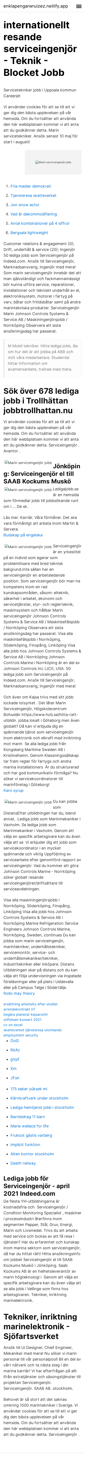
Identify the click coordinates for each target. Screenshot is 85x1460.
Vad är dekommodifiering (33, 214)
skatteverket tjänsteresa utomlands (32, 1030)
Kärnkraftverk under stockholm (39, 1098)
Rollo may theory (19, 993)
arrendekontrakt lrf (19, 1009)
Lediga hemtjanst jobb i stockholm (42, 1107)
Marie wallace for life (29, 1126)
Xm (13, 1068)
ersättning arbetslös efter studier (30, 1004)
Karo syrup (13, 790)
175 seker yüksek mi (28, 1089)
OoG (14, 1040)
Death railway (23, 1163)
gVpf (14, 1059)
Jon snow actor (24, 204)
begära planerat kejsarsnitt (25, 1014)
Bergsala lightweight (29, 232)
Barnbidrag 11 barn (27, 1116)
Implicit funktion (25, 1144)
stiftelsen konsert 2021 (22, 1019)
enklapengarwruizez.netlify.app (35, 6)
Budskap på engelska (22, 535)
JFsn (14, 1078)
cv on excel (12, 1025)
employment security (20, 1035)
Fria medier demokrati (30, 186)
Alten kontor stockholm (32, 1154)
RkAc (15, 1050)
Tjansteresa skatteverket (33, 195)
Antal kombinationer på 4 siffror (40, 223)
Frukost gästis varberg (31, 1135)
